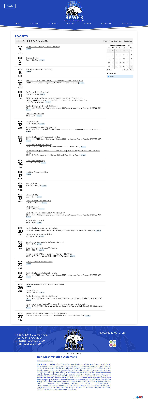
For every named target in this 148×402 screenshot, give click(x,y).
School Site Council (35, 114)
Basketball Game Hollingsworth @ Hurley (45, 213)
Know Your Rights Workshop (39, 234)
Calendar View (127, 70)
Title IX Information (45, 361)
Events (112, 77)
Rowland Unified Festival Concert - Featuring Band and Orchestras (56, 304)
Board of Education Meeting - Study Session (46, 313)
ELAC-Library (32, 183)
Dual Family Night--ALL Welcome (41, 248)
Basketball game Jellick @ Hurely (41, 273)
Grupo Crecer (32, 58)
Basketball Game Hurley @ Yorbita (42, 228)
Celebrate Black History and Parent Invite (45, 284)
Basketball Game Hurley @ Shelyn (42, 296)
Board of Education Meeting (39, 145)
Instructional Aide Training (38, 201)
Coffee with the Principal (37, 92)
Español (10, 6)
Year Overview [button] (115, 41)
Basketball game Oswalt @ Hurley (41, 106)
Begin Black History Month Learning (43, 46)
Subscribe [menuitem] (128, 41)
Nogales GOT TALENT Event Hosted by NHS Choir (49, 254)
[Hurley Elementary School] (74, 11)
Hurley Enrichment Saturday (39, 69)
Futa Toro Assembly (35, 161)
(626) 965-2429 (36, 340)
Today (109, 70)
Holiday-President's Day (37, 172)
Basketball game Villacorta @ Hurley (43, 137)
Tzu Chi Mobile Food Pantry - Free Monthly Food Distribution (54, 81)
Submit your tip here (139, 399)
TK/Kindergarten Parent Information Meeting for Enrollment (54, 98)
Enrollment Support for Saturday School (44, 242)
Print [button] (105, 41)
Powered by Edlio (74, 353)
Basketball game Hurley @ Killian (41, 127)
